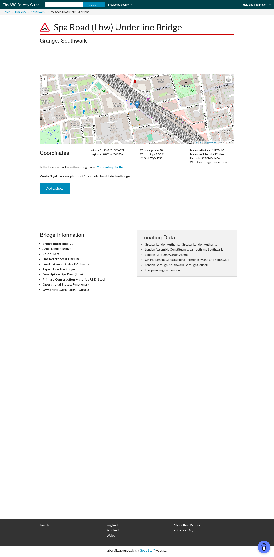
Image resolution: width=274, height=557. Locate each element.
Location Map (136, 109)
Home (6, 12)
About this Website (187, 525)
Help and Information (255, 4)
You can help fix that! (111, 167)
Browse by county (118, 4)
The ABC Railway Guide (21, 4)
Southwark (38, 12)
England (20, 12)
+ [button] (45, 79)
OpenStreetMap (213, 142)
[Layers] (228, 79)
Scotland (113, 530)
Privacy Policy (183, 530)
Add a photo (54, 188)
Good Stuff (147, 550)
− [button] (45, 84)
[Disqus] (137, 354)
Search (44, 525)
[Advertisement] (137, 60)
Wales (111, 535)
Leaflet (198, 142)
